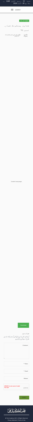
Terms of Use (21, 420)
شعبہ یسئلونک (26, 35)
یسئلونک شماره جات (24, 21)
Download (23, 325)
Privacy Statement (12, 420)
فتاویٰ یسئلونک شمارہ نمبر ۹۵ (16, 27)
